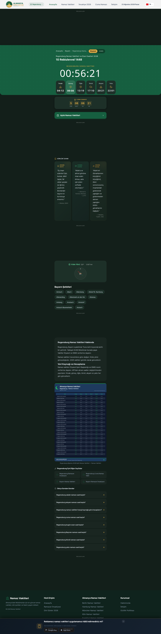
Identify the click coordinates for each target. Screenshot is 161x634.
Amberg (59, 302)
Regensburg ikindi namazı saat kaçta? (70, 540)
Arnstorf (81, 302)
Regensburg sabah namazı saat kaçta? (70, 495)
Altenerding (60, 297)
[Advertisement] (80, 28)
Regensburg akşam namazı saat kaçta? (71, 502)
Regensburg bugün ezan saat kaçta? (70, 525)
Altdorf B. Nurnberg (96, 292)
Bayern (67, 51)
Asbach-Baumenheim (64, 307)
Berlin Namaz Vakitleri (91, 603)
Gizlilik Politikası (127, 610)
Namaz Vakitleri (67, 4)
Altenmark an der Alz (77, 297)
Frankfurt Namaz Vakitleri (93, 618)
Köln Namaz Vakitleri (90, 614)
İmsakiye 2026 (85, 4)
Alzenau (92, 297)
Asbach (79, 307)
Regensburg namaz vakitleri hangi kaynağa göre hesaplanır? (79, 510)
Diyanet (93, 51)
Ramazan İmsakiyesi (52, 607)
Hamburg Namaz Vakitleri (93, 607)
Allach (69, 292)
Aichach (59, 292)
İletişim (114, 4)
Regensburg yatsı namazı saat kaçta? (70, 547)
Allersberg (80, 292)
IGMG (101, 51)
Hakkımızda (125, 603)
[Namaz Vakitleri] (15, 4)
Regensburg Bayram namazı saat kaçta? (71, 532)
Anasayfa (53, 4)
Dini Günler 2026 (51, 610)
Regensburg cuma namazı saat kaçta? (70, 517)
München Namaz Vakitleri (92, 610)
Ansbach (70, 302)
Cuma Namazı (101, 4)
